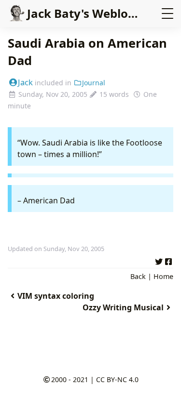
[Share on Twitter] (159, 260)
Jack (25, 82)
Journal (93, 82)
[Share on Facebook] (168, 260)
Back (138, 276)
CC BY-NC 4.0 (117, 379)
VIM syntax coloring (55, 296)
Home (163, 276)
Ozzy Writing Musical (123, 307)
